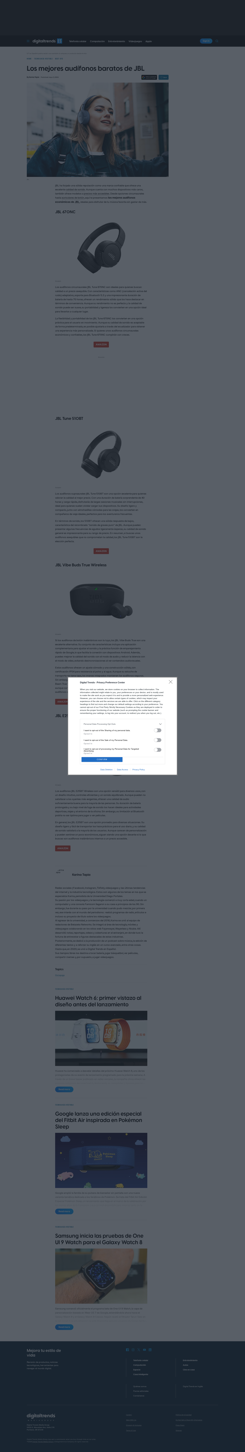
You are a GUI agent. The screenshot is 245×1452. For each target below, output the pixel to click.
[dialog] (122, 726)
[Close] (171, 682)
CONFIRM (102, 759)
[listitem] (122, 724)
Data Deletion (106, 769)
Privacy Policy (138, 769)
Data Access (122, 769)
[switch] (157, 730)
